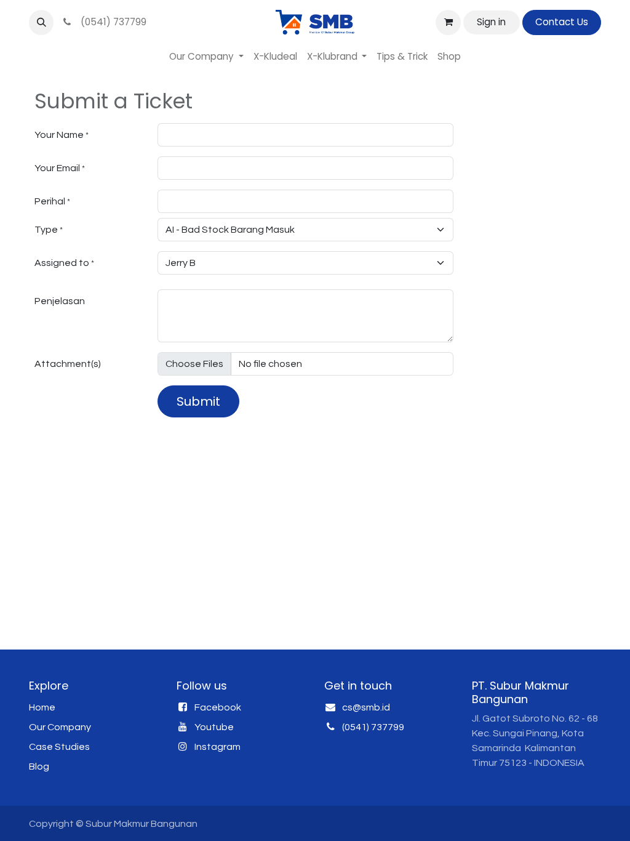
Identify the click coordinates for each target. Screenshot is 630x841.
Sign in (491, 21)
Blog (39, 766)
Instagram (217, 747)
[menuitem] (206, 57)
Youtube (214, 727)
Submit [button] (198, 401)
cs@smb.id (366, 707)
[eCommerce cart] (448, 22)
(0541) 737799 (111, 21)
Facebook (217, 707)
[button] (41, 22)
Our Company (60, 727)
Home (42, 707)
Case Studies (59, 747)
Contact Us (561, 21)
